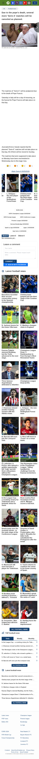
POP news (5, 718)
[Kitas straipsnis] (36, 27)
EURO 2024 (19, 210)
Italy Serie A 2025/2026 (19, 231)
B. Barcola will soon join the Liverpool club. (16, 660)
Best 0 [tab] (5, 236)
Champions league (26, 715)
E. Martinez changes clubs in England (14, 687)
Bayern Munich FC (26, 734)
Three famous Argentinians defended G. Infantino (17, 698)
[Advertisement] (19, 69)
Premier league (24, 718)
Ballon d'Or (5, 722)
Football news (12, 8)
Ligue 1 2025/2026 (28, 227)
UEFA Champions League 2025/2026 (19, 213)
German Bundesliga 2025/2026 (19, 224)
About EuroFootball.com (18, 750)
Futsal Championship (8, 738)
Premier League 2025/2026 (19, 220)
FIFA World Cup (6, 734)
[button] (3, 3)
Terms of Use (14, 752)
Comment (9, 261)
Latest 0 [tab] (13, 236)
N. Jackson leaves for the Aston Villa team (15, 683)
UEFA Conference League (27, 217)
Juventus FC (24, 744)
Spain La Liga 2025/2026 (12, 227)
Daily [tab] (7, 638)
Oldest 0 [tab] (21, 236)
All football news (19, 629)
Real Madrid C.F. (25, 731)
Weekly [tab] (19, 638)
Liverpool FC (24, 741)
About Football (24, 752)
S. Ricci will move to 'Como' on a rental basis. (16, 657)
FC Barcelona (24, 738)
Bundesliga (23, 722)
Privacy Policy (30, 750)
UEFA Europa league (10, 217)
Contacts (7, 750)
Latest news (5, 715)
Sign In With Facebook (17, 264)
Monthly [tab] (31, 638)
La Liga (22, 725)
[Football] (4, 8)
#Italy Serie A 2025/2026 (21, 171)
